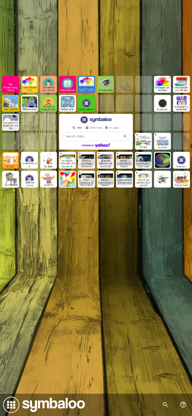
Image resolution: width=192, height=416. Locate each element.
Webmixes (95, 127)
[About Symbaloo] (183, 405)
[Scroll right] (125, 128)
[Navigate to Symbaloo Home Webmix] (42, 405)
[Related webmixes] (165, 405)
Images (113, 127)
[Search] (125, 136)
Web (79, 127)
